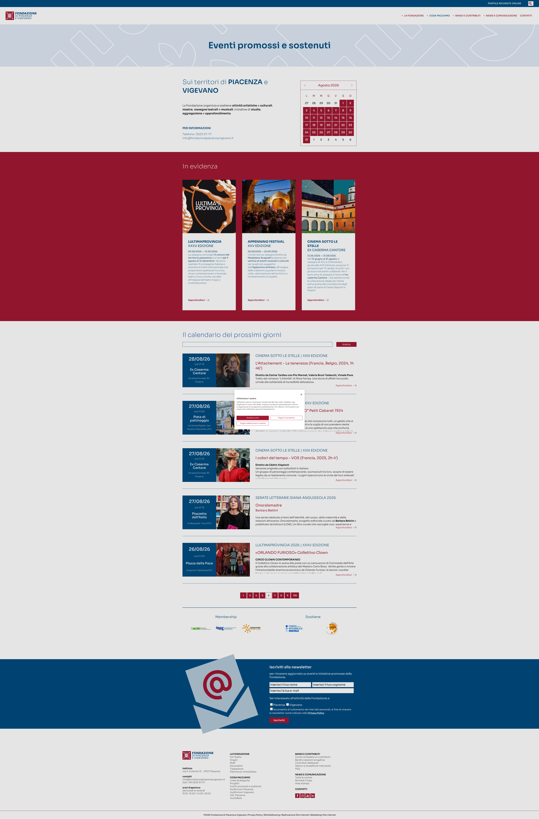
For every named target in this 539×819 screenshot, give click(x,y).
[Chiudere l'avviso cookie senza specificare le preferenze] (301, 394)
